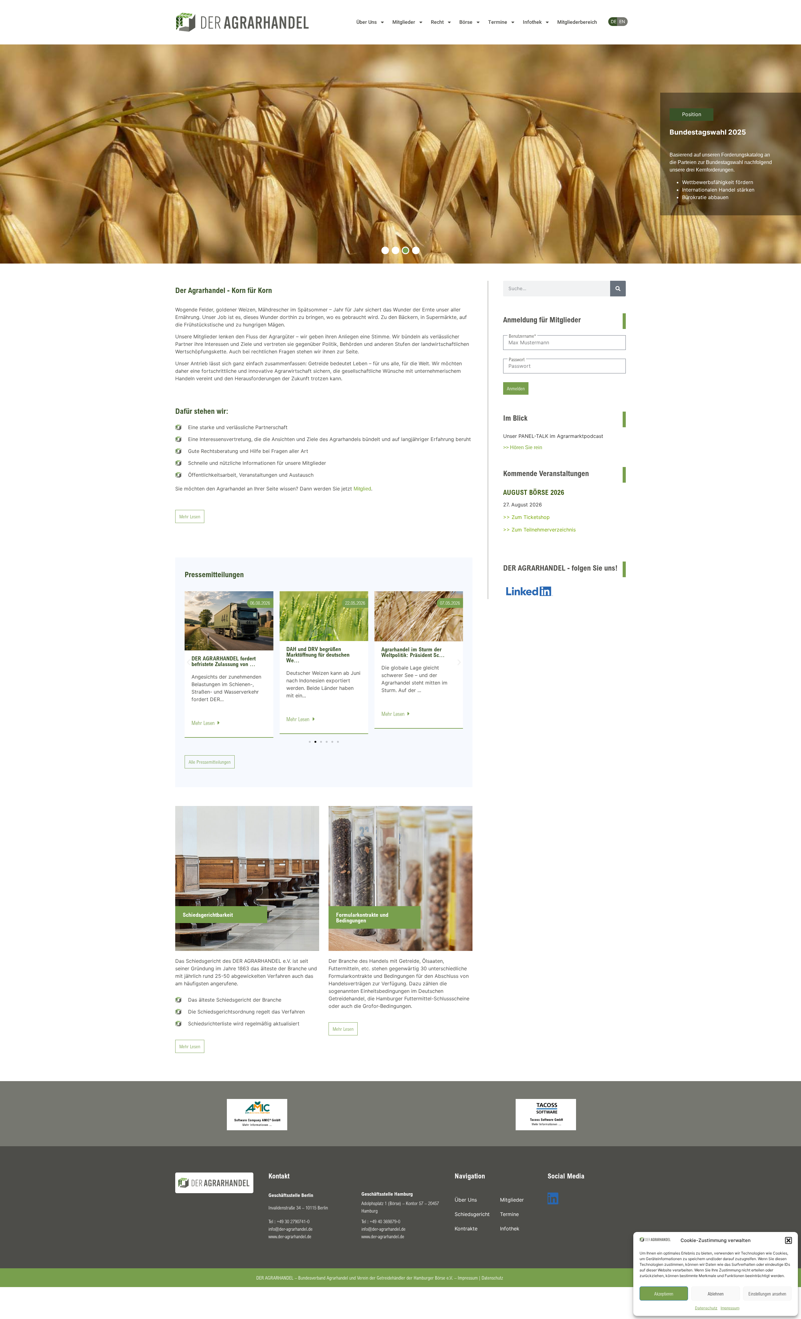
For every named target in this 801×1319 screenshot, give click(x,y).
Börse (465, 22)
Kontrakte (466, 1228)
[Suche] (618, 288)
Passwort (517, 359)
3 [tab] (405, 250)
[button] (788, 1240)
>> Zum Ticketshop (526, 517)
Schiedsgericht (472, 1214)
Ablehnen (716, 1293)
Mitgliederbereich (577, 22)
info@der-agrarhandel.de (290, 1229)
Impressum (730, 1308)
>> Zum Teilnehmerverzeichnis (539, 529)
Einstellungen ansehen (767, 1293)
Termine (497, 22)
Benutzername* (522, 336)
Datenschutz (706, 1308)
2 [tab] (395, 250)
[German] (611, 21)
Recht (437, 22)
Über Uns (366, 22)
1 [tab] (385, 250)
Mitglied (362, 488)
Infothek (532, 22)
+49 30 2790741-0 (293, 1221)
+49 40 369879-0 (385, 1221)
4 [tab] (416, 250)
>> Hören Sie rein (522, 447)
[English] (620, 21)
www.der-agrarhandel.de (289, 1236)
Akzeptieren (663, 1293)
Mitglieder (403, 22)
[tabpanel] (400, 154)
